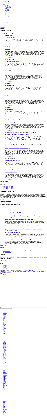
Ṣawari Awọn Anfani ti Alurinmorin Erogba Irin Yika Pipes (19, 219)
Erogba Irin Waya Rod (10, 73)
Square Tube (7, 14)
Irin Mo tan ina (8, 98)
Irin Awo (6, 5)
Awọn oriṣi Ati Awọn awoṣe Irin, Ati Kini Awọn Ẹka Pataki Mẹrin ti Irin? (22, 225)
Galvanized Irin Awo (10, 37)
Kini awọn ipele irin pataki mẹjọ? (13, 212)
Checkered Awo (8, 7)
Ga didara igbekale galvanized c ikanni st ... (15, 122)
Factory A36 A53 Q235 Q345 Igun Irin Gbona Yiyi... (17, 148)
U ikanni (6, 11)
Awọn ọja (4, 4)
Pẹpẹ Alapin (7, 15)
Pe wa (4, 23)
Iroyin (4, 19)
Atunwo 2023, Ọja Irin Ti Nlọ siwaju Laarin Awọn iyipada (19, 239)
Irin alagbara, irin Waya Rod (12, 61)
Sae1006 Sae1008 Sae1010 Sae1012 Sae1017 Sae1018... (18, 134)
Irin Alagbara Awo (8, 6)
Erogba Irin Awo (9, 109)
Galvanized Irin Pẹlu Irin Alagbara (13, 271)
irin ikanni (7, 49)
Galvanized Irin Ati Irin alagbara (33, 271)
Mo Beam (7, 9)
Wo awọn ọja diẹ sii (9, 44)
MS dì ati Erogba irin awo (11, 172)
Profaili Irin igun (3, 271)
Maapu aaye (31, 270)
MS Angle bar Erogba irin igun (12, 160)
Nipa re (4, 17)
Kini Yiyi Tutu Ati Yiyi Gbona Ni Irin (14, 232)
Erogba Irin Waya (9, 85)
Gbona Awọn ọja (25, 270)
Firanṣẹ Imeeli (3, 274)
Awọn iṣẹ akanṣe (6, 18)
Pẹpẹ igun (7, 10)
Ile (3, 3)
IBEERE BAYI (3, 260)
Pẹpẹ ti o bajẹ (7, 16)
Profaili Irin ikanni (23, 271)
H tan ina (6, 8)
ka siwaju (2, 199)
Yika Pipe (7, 13)
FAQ (4, 20)
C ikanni (6, 12)
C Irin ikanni (9, 272)
